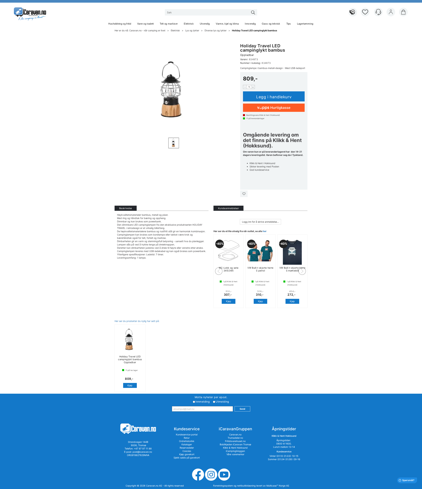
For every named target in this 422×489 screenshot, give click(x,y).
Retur (187, 437)
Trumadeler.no (235, 437)
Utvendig (205, 23)
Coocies (186, 451)
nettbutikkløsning (246, 485)
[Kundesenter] (378, 12)
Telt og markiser (169, 23)
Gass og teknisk (271, 23)
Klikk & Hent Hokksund (235, 447)
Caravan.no (235, 434)
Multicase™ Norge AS (277, 485)
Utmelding (222, 401)
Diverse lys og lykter (215, 30)
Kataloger (186, 444)
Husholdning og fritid (119, 23)
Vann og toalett (145, 23)
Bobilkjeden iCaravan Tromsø (235, 444)
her (265, 231)
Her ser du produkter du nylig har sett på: (137, 321)
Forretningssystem (223, 485)
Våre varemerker (235, 454)
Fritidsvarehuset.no (235, 441)
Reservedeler (187, 447)
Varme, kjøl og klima (227, 23)
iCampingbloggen (235, 451)
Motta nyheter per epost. (211, 397)
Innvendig (250, 23)
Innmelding (203, 401)
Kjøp (274, 96)
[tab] (126, 208)
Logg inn (390, 13)
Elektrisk (189, 23)
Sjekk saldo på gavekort (187, 457)
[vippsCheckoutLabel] (274, 108)
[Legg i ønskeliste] (244, 193)
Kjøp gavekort (186, 454)
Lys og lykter (192, 30)
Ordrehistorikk (186, 441)
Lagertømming (305, 23)
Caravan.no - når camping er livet (147, 30)
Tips (288, 23)
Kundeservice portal (186, 434)
